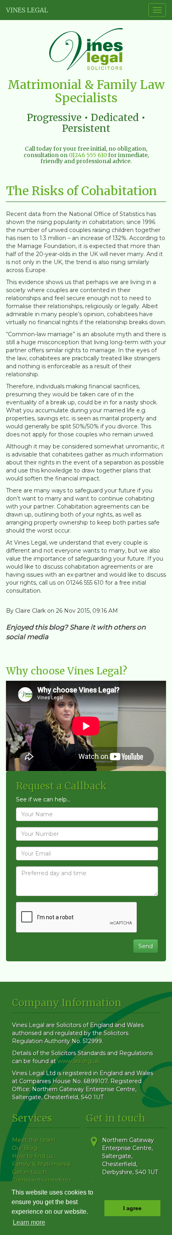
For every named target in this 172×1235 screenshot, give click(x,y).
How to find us (32, 1156)
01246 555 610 (88, 155)
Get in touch (29, 1172)
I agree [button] (132, 1208)
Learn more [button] (29, 1222)
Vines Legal (27, 10)
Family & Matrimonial (41, 1164)
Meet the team (33, 1140)
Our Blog (24, 1148)
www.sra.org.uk (79, 1061)
